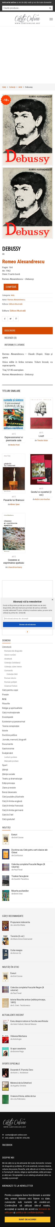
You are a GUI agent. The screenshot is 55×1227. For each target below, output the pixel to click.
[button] (27, 601)
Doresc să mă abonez (27, 624)
